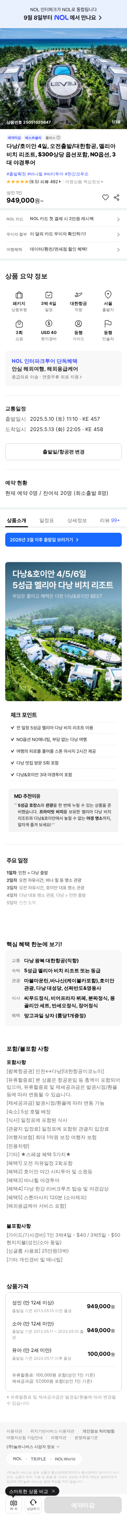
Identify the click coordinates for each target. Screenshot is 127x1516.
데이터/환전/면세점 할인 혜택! (58, 248)
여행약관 (58, 1437)
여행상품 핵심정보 (82, 181)
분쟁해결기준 (86, 1437)
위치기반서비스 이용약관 (52, 1431)
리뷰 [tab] (110, 520)
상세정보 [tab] (77, 520)
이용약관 (14, 1431)
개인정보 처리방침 (98, 1431)
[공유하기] (116, 197)
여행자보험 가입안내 (25, 1437)
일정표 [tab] (46, 520)
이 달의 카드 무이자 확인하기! (58, 233)
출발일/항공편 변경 (64, 452)
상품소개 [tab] (16, 520)
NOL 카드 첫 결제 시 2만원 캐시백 (62, 218)
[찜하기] (105, 197)
